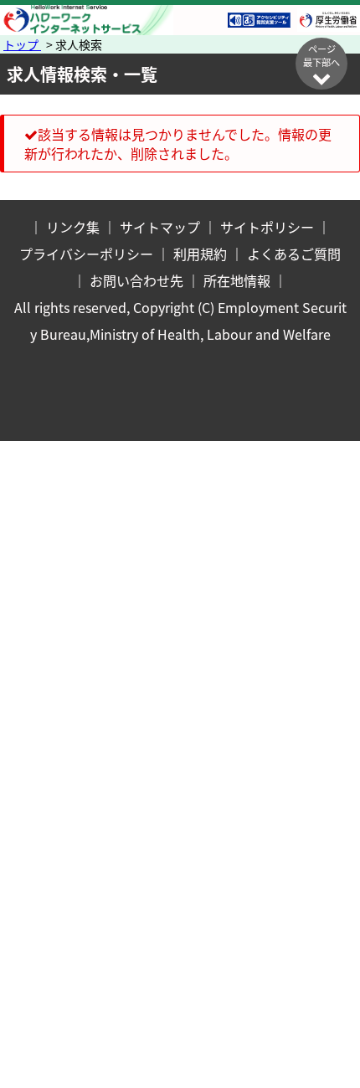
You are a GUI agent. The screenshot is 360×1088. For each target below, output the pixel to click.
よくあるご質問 (294, 254)
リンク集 (73, 227)
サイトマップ (160, 227)
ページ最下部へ (321, 55)
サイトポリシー (267, 227)
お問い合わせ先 (136, 280)
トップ (22, 44)
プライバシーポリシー (86, 254)
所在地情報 (236, 280)
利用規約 (200, 254)
